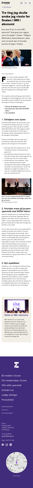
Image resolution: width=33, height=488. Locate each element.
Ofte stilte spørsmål (11, 385)
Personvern (5, 410)
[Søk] (25, 3)
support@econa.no (8, 436)
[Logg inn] (29, 3)
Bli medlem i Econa (11, 375)
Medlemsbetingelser (7, 406)
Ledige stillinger (9, 394)
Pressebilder (8, 399)
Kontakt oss (8, 390)
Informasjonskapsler (7, 413)
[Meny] (21, 3)
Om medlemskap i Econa (14, 380)
